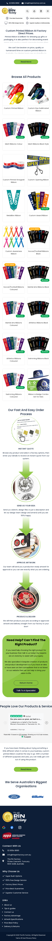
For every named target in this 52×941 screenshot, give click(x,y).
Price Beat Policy (11, 923)
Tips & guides (9, 908)
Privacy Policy (31, 938)
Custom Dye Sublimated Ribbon (38, 109)
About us (8, 905)
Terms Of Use (20, 938)
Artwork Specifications (13, 919)
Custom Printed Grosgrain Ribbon (14, 181)
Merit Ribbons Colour (13, 144)
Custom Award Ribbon (38, 215)
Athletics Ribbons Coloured (14, 359)
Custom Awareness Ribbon (13, 252)
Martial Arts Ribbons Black (38, 287)
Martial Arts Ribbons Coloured (13, 324)
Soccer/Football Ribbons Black (38, 252)
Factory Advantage (12, 915)
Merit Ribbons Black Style (38, 144)
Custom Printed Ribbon (13, 108)
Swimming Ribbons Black (38, 358)
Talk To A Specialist (26, 690)
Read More (26, 61)
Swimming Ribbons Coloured (14, 395)
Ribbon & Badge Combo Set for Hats (38, 395)
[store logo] (9, 11)
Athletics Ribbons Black (38, 323)
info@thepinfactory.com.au (34, 3)
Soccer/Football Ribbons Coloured (14, 288)
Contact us (9, 912)
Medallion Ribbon (14, 215)
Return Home (26, 683)
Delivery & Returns (12, 926)
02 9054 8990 (14, 3)
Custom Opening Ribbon (38, 180)
